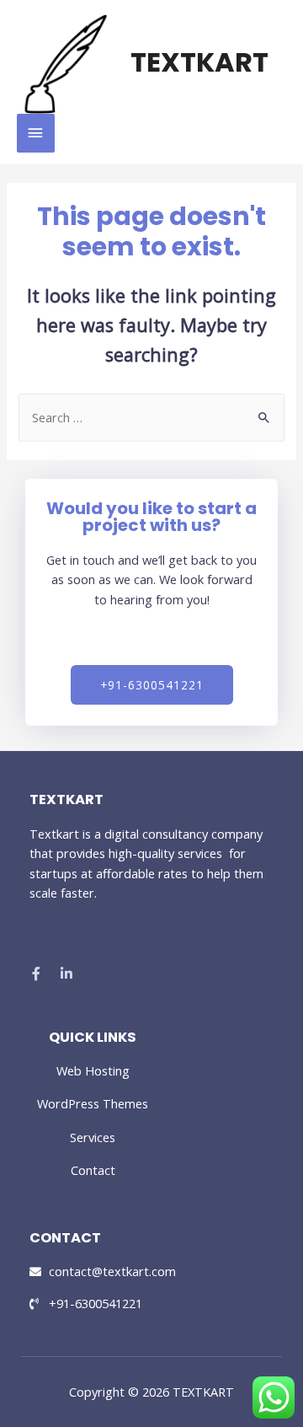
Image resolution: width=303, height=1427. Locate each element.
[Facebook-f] (36, 973)
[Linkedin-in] (66, 973)
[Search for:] (151, 417)
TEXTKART (199, 62)
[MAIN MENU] (36, 133)
